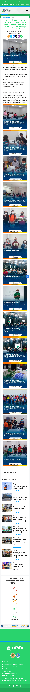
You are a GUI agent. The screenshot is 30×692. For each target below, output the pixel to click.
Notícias (8, 17)
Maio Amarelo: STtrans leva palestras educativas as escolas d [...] (20, 542)
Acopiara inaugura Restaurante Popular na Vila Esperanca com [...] (20, 497)
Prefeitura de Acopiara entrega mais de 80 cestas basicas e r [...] (19, 519)
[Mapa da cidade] (15, 635)
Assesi (9, 690)
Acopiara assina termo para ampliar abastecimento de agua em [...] (20, 554)
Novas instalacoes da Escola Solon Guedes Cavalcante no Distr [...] (20, 508)
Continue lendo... (17, 490)
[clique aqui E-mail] (9, 686)
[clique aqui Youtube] (17, 686)
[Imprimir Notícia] (8, 36)
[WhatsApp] (21, 36)
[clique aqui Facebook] (13, 686)
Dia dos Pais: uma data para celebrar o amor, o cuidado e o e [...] (20, 486)
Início (3, 17)
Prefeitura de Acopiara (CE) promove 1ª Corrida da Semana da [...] (20, 530)
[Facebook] (14, 36)
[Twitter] (16, 36)
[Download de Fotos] (11, 36)
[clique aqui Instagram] (20, 686)
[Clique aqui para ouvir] (19, 36)
